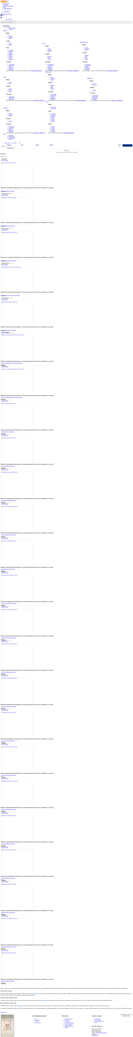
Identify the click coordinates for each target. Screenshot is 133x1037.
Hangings (11, 54)
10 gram (53, 121)
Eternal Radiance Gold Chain (7, 431)
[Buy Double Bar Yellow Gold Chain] (17, 223)
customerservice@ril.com (101, 1032)
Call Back (5, 4)
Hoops (10, 55)
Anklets (10, 139)
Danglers (11, 51)
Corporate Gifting (38, 1022)
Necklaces (5, 108)
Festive (49, 67)
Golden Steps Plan (7, 8)
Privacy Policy (67, 1021)
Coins (47, 101)
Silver (10, 38)
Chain (4, 77)
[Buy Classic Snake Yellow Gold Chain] (17, 328)
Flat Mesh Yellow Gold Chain (7, 981)
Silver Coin (53, 108)
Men (49, 57)
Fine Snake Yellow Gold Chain (8, 843)
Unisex (49, 59)
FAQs (36, 1018)
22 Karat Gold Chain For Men (8, 569)
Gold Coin (53, 107)
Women (10, 43)
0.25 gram (53, 115)
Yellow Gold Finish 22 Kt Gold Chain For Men (11, 363)
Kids (10, 45)
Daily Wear (11, 65)
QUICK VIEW (4, 160)
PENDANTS (48, 72)
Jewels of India (12, 28)
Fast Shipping (6, 11)
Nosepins (11, 135)
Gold (10, 35)
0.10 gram (53, 113)
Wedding (11, 69)
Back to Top (3, 1012)
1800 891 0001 (95, 1035)
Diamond (11, 37)
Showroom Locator (98, 1020)
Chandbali (11, 50)
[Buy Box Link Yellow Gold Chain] (17, 189)
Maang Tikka (12, 136)
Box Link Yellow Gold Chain (7, 191)
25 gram (53, 129)
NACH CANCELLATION (99, 1021)
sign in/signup (9, 19)
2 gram (52, 118)
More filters (10, 148)
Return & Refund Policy (69, 1018)
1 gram (52, 117)
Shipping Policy (67, 1020)
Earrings (5, 30)
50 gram (53, 130)
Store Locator (6, 3)
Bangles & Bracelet (84, 42)
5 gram (52, 120)
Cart (3, 15)
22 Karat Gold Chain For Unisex (8, 672)
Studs (10, 57)
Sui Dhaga (11, 59)
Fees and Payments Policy (69, 1023)
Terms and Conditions (68, 1025)
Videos (96, 1022)
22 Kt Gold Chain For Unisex (7, 466)
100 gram (53, 131)
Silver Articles (12, 137)
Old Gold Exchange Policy (69, 1022)
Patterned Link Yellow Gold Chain (8, 946)
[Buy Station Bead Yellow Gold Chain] (17, 258)
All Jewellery (6, 25)
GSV (4, 7)
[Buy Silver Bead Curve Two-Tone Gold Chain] (17, 293)
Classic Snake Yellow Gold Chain (8, 330)
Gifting (10, 67)
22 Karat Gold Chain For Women (8, 500)
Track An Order (37, 1020)
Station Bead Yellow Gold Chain (8, 260)
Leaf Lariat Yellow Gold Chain (8, 878)
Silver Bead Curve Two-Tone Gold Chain (10, 295)
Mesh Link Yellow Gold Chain (8, 912)
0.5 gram (53, 116)
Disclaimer (66, 1027)
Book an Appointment (8, 6)
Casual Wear (11, 64)
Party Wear (11, 68)
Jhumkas (11, 56)
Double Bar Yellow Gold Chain (8, 225)
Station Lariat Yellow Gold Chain (8, 809)
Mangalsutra (90, 78)
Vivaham (11, 29)
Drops (10, 52)
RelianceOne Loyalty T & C (69, 1026)
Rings (44, 43)
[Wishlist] (1, 17)
